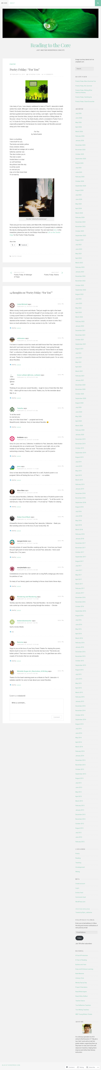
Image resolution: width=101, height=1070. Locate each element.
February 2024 (79, 217)
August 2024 (79, 190)
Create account (80, 883)
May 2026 (78, 122)
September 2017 (80, 557)
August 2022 (79, 294)
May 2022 (78, 308)
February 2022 (79, 321)
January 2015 (79, 701)
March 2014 (79, 746)
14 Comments (48, 74)
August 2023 (79, 240)
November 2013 (80, 765)
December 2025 (80, 145)
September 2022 (80, 290)
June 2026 (78, 118)
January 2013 (79, 810)
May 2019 (78, 471)
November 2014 (80, 710)
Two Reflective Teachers (83, 1005)
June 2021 (78, 357)
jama (19, 466)
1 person (18, 328)
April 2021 (78, 367)
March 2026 (79, 131)
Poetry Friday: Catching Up (83, 97)
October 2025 (79, 154)
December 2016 (80, 597)
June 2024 (78, 199)
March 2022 (79, 317)
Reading (78, 858)
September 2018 (80, 502)
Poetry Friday (17, 256)
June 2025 (78, 172)
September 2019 (80, 452)
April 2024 (78, 208)
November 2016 (80, 602)
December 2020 (80, 385)
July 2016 (78, 620)
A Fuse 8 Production (81, 955)
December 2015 (80, 652)
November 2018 (80, 498)
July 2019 (78, 462)
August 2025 (79, 163)
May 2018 (78, 520)
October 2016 (79, 606)
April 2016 (78, 633)
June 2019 (78, 466)
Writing (77, 871)
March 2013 (79, 801)
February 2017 (79, 588)
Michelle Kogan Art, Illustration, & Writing (32, 671)
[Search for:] (84, 68)
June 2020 (78, 412)
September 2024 (80, 186)
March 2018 (79, 529)
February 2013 (79, 805)
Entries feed (79, 892)
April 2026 (78, 127)
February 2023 (79, 267)
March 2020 (79, 425)
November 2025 (80, 149)
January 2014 (79, 755)
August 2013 (79, 778)
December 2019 (80, 439)
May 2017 (78, 575)
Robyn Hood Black (23, 517)
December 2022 (80, 276)
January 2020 (79, 434)
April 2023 (78, 258)
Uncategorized (80, 867)
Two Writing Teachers (82, 1010)
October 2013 (79, 769)
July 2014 (78, 728)
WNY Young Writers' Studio (83, 1014)
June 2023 (78, 249)
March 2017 (79, 584)
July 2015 (78, 674)
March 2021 (79, 371)
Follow (79, 938)
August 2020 (79, 403)
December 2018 (80, 493)
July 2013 (78, 783)
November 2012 (80, 819)
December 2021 (80, 330)
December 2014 (80, 706)
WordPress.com (80, 901)
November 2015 (80, 656)
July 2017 (78, 566)
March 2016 (79, 638)
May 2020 (78, 416)
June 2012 (78, 837)
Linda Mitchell (22, 304)
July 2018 (78, 511)
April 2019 (78, 475)
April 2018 (78, 525)
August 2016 (79, 615)
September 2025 (80, 158)
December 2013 (80, 760)
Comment (57, 717)
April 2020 (78, 421)
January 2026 (79, 140)
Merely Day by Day (81, 982)
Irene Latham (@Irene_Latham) (28, 375)
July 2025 (78, 168)
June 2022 (78, 303)
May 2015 (78, 683)
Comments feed (80, 897)
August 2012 (79, 828)
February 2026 (79, 136)
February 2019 (79, 484)
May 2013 (78, 792)
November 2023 (80, 226)
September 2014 (80, 719)
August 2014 (79, 724)
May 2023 (78, 253)
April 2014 (78, 742)
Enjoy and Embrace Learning (84, 969)
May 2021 (78, 362)
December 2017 (80, 543)
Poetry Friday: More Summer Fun (85, 81)
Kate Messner (79, 973)
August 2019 (79, 457)
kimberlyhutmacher (24, 621)
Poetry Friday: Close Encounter (84, 101)
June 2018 (78, 516)
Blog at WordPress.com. (11, 1065)
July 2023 (78, 244)
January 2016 (79, 647)
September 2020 (80, 398)
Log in (77, 888)
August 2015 (79, 670)
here (55, 230)
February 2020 (79, 430)
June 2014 (78, 733)
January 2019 (79, 489)
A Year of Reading (81, 960)
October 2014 (79, 715)
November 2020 (80, 389)
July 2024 (78, 195)
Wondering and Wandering (27, 597)
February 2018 (79, 534)
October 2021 (79, 339)
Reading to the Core (50, 45)
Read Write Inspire (81, 991)
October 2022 (79, 285)
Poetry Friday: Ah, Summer (83, 86)
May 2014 (78, 737)
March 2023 (79, 262)
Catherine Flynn (34, 74)
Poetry (13, 64)
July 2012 (78, 832)
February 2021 (79, 376)
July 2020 (78, 407)
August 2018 (79, 507)
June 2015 (78, 679)
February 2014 (79, 751)
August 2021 (79, 348)
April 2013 (78, 796)
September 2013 (80, 774)
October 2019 (79, 448)
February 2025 (79, 177)
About (12, 3)
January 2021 (79, 380)
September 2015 (80, 665)
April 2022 (78, 312)
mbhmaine (21, 338)
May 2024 (78, 204)
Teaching (78, 862)
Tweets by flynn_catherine (83, 912)
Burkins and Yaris (80, 964)
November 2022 (80, 281)
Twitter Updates (82, 909)
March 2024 (79, 213)
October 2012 (79, 823)
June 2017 (78, 570)
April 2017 (78, 579)
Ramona (20, 642)
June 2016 (78, 624)
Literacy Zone (79, 978)
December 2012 (80, 814)
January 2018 (79, 538)
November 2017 (80, 547)
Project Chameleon (81, 987)
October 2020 (79, 394)
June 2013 (78, 787)
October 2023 (79, 231)
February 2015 (79, 697)
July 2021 (78, 353)
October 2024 (79, 181)
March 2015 (79, 692)
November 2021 (80, 335)
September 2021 (80, 344)
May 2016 (78, 629)
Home (5, 3)
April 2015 (78, 688)
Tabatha (20, 408)
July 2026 (78, 113)
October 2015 (79, 661)
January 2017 (79, 593)
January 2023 (79, 272)
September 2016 (80, 611)
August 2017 (79, 561)
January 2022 (79, 326)
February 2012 (79, 841)
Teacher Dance (80, 1001)
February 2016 (79, 642)
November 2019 (80, 443)
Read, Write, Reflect (81, 996)
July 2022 (78, 299)
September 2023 (80, 235)
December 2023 (80, 222)
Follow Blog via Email (84, 920)
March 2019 (79, 480)
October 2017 (79, 552)
